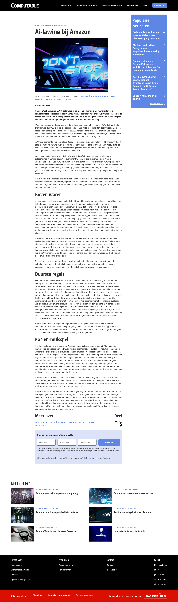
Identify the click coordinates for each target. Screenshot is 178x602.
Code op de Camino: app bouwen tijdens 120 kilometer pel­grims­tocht (146, 35)
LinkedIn (162, 575)
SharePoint (40, 426)
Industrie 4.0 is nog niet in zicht (129, 531)
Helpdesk (50, 422)
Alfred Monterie (42, 105)
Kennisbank (16, 565)
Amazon (39, 100)
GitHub (57, 100)
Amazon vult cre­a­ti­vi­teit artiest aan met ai (135, 493)
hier (90, 458)
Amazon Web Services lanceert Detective (56, 531)
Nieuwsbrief (111, 570)
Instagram (162, 584)
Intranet (62, 422)
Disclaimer (38, 595)
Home (38, 25)
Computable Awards (20, 570)
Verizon (67, 100)
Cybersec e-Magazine (20, 579)
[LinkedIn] (120, 422)
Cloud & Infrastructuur (47, 490)
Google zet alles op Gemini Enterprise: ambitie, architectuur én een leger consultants (146, 66)
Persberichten (65, 570)
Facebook (162, 565)
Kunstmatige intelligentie (82, 422)
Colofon (14, 575)
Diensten (39, 422)
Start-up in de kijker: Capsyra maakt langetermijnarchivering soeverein (146, 50)
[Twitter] (120, 425)
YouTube (162, 579)
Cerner (48, 100)
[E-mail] (116, 422)
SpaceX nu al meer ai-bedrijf (145, 97)
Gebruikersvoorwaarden (59, 595)
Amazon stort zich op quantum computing (57, 493)
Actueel (84, 96)
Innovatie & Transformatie (55, 25)
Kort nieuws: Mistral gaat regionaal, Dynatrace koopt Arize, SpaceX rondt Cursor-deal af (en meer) (146, 83)
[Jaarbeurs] (154, 596)
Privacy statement (84, 595)
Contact (110, 565)
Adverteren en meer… (68, 565)
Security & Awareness (46, 528)
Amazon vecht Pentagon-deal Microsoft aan (57, 512)
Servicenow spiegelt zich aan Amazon (132, 512)
